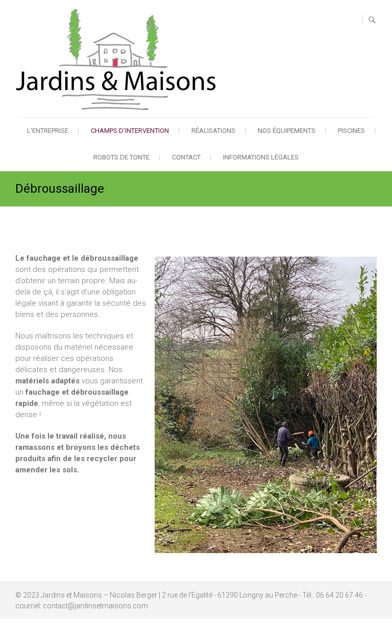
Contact (186, 157)
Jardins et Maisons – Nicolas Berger (99, 595)
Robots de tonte (121, 157)
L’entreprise (47, 130)
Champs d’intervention (130, 130)
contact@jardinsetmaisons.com (95, 606)
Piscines (351, 130)
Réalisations (213, 130)
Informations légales (261, 157)
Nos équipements (286, 130)
